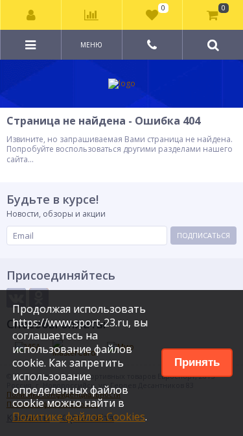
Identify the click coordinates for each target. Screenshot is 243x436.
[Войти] (31, 15)
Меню (91, 44)
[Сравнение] (91, 15)
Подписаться (203, 235)
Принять (197, 362)
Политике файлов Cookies (78, 416)
